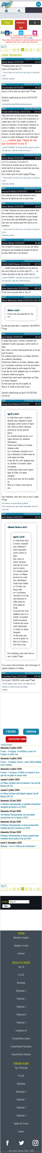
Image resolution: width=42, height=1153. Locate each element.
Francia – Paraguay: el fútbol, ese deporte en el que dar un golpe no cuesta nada (20, 772)
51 (26, 49)
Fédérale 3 (21, 1022)
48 (14, 49)
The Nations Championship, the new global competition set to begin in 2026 (18, 814)
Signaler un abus (21, 945)
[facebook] (7, 1142)
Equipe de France (21, 1123)
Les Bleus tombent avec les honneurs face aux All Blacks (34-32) (20, 782)
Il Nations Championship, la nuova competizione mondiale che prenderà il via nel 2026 (20, 835)
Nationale (21, 982)
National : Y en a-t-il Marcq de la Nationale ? (18, 844)
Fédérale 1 (21, 998)
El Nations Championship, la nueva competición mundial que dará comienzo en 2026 (19, 825)
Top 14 (3, 46)
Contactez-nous (20, 25)
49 (18, 49)
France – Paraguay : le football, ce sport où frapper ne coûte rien (18, 751)
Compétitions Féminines (21, 1046)
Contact (21, 953)
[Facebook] (35, 22)
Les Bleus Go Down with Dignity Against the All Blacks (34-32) (19, 793)
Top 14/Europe (21, 1067)
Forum (7, 22)
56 (38, 49)
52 (31, 49)
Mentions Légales (21, 937)
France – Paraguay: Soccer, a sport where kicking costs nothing (21, 761)
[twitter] (21, 1142)
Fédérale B (21, 1014)
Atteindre (4, 901)
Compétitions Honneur (21, 1054)
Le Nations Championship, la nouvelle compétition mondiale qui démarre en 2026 (21, 804)
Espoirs (21, 1131)
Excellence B (21, 1030)
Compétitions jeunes (21, 1038)
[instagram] (35, 1142)
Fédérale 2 (21, 1006)
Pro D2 (21, 974)
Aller (6, 906)
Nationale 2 (21, 990)
